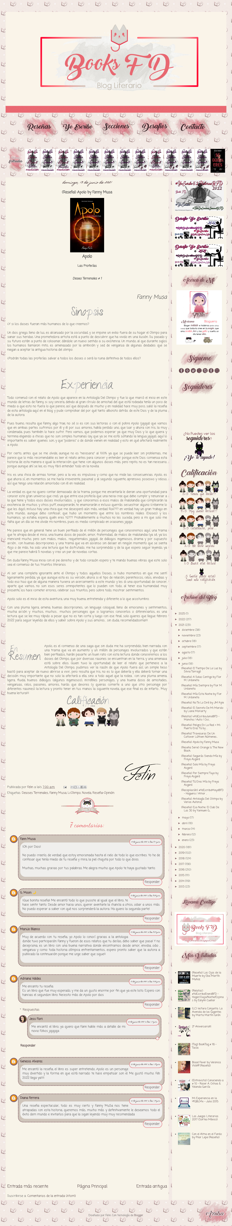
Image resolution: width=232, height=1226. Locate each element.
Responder (152, 882)
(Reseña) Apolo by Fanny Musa (200, 742)
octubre (187, 641)
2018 (182, 859)
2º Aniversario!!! (201, 1027)
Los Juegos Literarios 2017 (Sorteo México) (205, 1118)
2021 (182, 625)
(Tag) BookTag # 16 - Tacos (204, 1046)
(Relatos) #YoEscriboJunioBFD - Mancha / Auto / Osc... (200, 718)
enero (185, 840)
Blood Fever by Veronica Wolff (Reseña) (206, 1064)
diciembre (188, 630)
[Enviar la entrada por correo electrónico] (65, 787)
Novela (86, 792)
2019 (182, 853)
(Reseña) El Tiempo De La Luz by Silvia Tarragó (201, 670)
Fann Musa (27, 839)
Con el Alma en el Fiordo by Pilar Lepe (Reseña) (207, 1136)
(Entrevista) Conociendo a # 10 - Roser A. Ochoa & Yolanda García (208, 1084)
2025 (182, 614)
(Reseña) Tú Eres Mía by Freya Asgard (200, 783)
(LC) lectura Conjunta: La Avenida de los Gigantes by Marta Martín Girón (207, 1012)
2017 (182, 864)
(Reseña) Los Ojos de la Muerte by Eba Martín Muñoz (206, 976)
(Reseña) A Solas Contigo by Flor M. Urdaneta (201, 678)
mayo (186, 818)
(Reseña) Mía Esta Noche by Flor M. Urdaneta (201, 695)
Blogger (138, 1215)
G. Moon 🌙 (28, 892)
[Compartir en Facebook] (82, 787)
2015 (182, 875)
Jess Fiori (36, 1018)
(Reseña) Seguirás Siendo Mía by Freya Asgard (201, 757)
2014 (182, 881)
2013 (182, 887)
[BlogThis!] (75, 787)
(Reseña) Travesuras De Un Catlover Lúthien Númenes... (199, 735)
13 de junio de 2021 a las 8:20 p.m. (145, 896)
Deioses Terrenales (35, 792)
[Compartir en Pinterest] (85, 787)
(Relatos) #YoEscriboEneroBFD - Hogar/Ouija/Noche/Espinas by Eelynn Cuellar (208, 996)
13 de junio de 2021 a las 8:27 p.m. (145, 932)
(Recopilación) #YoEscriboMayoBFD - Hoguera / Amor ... (202, 792)
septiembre (189, 647)
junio (185, 664)
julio (185, 658)
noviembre (189, 636)
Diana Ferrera (29, 1097)
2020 (182, 847)
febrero (187, 835)
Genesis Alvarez (31, 1061)
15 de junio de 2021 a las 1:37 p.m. (145, 1101)
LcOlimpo (74, 792)
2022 (182, 620)
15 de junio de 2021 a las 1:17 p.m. (142, 1022)
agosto (186, 653)
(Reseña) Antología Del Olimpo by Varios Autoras (202, 800)
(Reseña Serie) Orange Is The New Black (202, 749)
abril (185, 823)
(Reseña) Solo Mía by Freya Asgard (198, 766)
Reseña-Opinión (103, 792)
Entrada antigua (151, 1186)
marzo (186, 829)
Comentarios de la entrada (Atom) (51, 1196)
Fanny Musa (58, 792)
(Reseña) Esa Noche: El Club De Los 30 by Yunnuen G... (200, 809)
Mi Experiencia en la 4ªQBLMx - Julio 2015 (205, 1100)
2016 (182, 870)
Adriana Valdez (30, 978)
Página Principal (92, 1186)
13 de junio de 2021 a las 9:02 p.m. (145, 982)
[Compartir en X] (78, 787)
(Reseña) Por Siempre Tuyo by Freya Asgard (199, 775)
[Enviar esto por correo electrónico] (72, 787)
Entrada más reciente (27, 1186)
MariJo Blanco (30, 929)
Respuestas (31, 1009)
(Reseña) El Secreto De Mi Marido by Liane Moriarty (202, 709)
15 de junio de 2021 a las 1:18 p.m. (145, 1064)
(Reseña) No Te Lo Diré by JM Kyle (202, 703)
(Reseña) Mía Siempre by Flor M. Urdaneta (201, 687)
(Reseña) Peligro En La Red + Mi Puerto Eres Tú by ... (200, 727)
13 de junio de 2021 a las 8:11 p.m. (145, 842)
